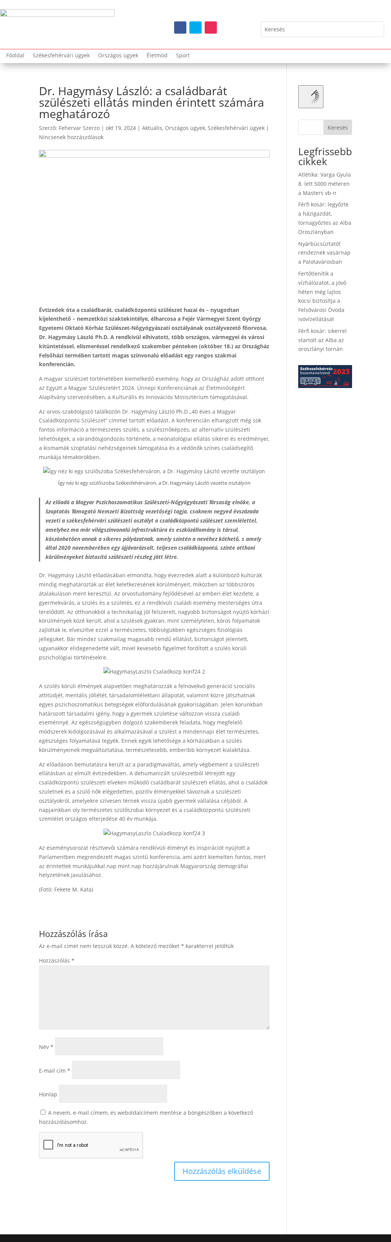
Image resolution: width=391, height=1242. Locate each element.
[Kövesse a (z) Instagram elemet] (211, 27)
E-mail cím (54, 1070)
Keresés (338, 127)
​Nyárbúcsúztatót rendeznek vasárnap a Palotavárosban (324, 253)
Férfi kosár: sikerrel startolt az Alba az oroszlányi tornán (322, 340)
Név (46, 1046)
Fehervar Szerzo (79, 128)
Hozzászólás (56, 960)
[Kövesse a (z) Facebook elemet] (180, 27)
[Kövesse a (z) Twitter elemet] (195, 27)
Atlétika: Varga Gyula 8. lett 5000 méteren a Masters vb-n (324, 183)
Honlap (48, 1094)
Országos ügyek (118, 56)
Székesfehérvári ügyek (61, 56)
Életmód (157, 56)
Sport (183, 56)
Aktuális (152, 128)
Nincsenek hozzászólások (71, 137)
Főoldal (15, 56)
